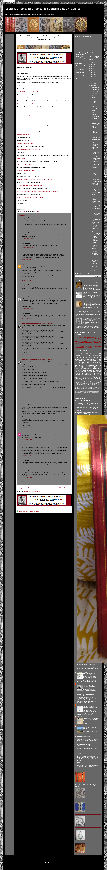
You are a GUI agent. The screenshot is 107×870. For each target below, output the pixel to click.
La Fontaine (77, 391)
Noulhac (97, 392)
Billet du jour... (86, 727)
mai (93, 102)
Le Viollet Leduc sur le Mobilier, (24, 164)
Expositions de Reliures (90, 374)
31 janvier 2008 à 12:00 (27, 292)
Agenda (77, 370)
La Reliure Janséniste (95, 254)
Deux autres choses (95, 264)
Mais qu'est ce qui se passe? (96, 205)
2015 (92, 70)
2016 (92, 68)
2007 (92, 270)
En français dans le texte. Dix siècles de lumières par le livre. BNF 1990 (34, 179)
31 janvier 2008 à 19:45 (27, 318)
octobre (94, 91)
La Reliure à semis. (94, 257)
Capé (95, 388)
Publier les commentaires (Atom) (32, 491)
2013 (92, 74)
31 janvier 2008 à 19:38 (27, 308)
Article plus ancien (65, 488)
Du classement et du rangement (96, 202)
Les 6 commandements (96, 219)
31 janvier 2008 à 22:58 (27, 355)
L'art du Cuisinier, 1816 (22, 158)
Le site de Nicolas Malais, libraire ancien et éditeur (80, 71)
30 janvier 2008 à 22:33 (27, 259)
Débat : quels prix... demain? (96, 136)
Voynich (99, 393)
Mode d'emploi (88, 378)
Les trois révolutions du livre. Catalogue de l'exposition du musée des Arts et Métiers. (37, 191)
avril (93, 104)
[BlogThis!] (19, 209)
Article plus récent (23, 488)
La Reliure (83, 357)
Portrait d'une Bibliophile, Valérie (95, 144)
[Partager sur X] (20, 209)
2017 (92, 66)
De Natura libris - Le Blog (83, 744)
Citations (88, 381)
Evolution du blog (96, 179)
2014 (92, 72)
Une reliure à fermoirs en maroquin (25, 143)
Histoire (76, 383)
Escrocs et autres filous (90, 370)
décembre (94, 87)
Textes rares (79, 79)
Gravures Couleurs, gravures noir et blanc (96, 175)
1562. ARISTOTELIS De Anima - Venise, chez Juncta (30, 91)
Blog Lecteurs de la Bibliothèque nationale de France (85, 695)
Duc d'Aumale (84, 382)
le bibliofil (79, 753)
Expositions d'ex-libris (94, 382)
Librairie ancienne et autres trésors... (86, 726)
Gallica (77, 67)
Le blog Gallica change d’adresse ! (85, 764)
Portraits (98, 359)
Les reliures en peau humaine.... (91, 302)
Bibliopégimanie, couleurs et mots (96, 120)
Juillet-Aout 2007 (93, 368)
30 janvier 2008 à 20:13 (27, 228)
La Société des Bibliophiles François (88, 383)
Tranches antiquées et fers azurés (95, 250)
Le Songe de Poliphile (85, 391)
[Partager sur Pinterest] (24, 209)
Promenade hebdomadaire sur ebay (96, 158)
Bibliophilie (95, 377)
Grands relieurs (95, 381)
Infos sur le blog (88, 367)
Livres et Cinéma (94, 379)
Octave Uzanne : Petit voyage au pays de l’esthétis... (96, 224)
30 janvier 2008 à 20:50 (27, 238)
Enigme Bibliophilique (95, 167)
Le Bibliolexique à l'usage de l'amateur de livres (96, 132)
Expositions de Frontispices (90, 386)
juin (93, 99)
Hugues (24, 264)
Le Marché (96, 355)
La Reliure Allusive (96, 181)
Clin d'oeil (94, 112)
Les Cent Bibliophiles (95, 391)
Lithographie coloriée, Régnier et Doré (96, 163)
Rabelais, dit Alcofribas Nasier (95, 185)
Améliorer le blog (96, 192)
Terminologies (82, 360)
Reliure (96, 378)
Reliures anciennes (80, 74)
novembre (94, 89)
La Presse (98, 376)
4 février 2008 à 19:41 (27, 478)
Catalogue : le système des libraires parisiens (95, 244)
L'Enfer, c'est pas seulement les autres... (96, 214)
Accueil (43, 488)
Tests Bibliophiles (92, 384)
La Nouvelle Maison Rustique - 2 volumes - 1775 (28, 128)
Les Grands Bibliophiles (82, 371)
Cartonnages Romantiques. (84, 736)
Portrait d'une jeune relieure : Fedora (96, 189)
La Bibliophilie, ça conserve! (96, 124)
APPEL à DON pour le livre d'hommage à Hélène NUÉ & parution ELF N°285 (89, 675)
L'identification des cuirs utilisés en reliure (96, 210)
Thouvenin (96, 387)
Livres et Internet (85, 373)
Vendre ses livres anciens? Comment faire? (86, 310)
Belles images (80, 355)
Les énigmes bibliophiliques (88, 363)
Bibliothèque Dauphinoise (83, 705)
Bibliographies (78, 378)
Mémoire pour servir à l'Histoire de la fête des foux (29, 104)
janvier (94, 110)
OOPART (76, 393)
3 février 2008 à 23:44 (27, 466)
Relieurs (77, 382)
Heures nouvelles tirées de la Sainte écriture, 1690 (29, 149)
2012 (92, 76)
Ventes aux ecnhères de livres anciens (83, 388)
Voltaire (94, 393)
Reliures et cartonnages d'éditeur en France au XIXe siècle (31, 185)
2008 (92, 85)
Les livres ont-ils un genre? (89, 685)
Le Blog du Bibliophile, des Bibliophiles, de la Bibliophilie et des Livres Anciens (43, 9)
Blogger (60, 862)
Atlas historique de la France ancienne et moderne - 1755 (30, 97)
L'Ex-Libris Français (82, 672)
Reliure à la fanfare (79, 381)
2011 (92, 79)
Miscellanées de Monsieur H (96, 140)
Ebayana (94, 114)
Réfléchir (78, 353)
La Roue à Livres (96, 116)
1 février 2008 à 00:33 (27, 427)
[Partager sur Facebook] (22, 209)
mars (93, 106)
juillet (93, 97)
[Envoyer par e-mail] (17, 209)
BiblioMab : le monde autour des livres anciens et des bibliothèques (87, 413)
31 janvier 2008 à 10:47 (27, 280)
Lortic (91, 387)
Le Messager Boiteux (95, 148)
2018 (92, 64)
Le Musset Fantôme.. (95, 127)
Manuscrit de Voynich (91, 392)
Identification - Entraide (95, 195)
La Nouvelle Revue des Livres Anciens (88, 375)
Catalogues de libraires (81, 379)
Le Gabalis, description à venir (24, 134)
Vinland (90, 393)
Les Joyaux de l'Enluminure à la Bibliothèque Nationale (30, 197)
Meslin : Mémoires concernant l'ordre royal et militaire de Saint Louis (33, 110)
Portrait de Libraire (83, 377)
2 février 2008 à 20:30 (27, 439)
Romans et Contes (83, 393)
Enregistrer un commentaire (26, 481)
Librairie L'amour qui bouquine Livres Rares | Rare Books (37, 323)
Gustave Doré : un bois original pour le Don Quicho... (96, 152)
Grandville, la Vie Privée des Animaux (26, 170)
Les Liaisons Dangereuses (80, 392)
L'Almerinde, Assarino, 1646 (23, 116)
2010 (92, 81)
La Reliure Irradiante (94, 170)
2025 (92, 62)
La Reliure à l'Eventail (94, 261)
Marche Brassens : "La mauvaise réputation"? (96, 233)
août (93, 95)
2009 (92, 83)
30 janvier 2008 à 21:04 (27, 247)
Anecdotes (88, 359)
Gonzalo (24, 296)
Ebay (23, 211)
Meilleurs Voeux (95, 267)
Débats (92, 362)
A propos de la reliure (81, 66)
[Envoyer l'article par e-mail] (28, 209)
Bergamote (24, 432)
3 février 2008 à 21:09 (27, 455)
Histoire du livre (81, 684)
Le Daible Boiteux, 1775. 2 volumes (25, 122)
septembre (95, 93)
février (93, 108)
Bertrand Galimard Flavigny (84, 716)
